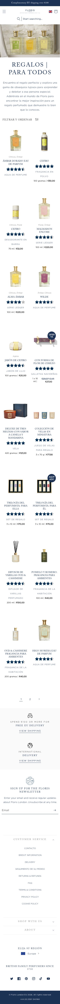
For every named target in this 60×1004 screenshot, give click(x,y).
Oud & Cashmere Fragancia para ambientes (15, 654)
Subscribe (54, 810)
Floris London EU (19, 995)
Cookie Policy (30, 904)
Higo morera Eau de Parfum (44, 652)
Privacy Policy (30, 897)
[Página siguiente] (39, 699)
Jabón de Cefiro (15, 360)
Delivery (30, 862)
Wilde (44, 297)
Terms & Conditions (30, 890)
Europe (32, 953)
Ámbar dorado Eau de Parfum (16, 162)
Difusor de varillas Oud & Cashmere (16, 575)
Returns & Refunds (30, 876)
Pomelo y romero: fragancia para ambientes (44, 575)
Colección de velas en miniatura (44, 432)
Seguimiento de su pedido (30, 869)
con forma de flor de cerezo (44, 362)
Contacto (30, 848)
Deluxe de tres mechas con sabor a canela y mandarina (15, 433)
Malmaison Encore (44, 230)
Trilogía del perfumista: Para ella (15, 506)
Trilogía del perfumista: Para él (44, 506)
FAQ (30, 883)
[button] (4, 11)
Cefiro (44, 161)
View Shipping (30, 731)
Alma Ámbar (16, 297)
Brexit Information (30, 855)
